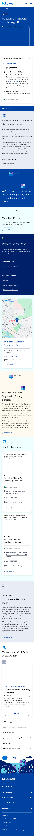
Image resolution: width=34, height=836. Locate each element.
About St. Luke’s (7, 787)
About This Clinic (6, 108)
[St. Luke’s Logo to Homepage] (8, 3)
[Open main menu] (30, 3)
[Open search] (26, 3)
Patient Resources (7, 797)
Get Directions (9, 365)
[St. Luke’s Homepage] (8, 779)
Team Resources (7, 792)
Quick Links (5, 808)
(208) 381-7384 (13, 81)
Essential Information (9, 803)
